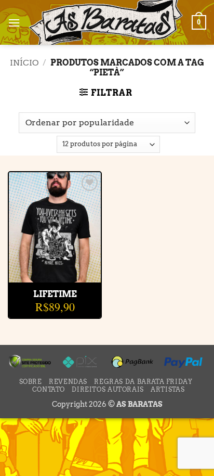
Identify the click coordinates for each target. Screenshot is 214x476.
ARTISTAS (167, 389)
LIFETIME (55, 294)
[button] (14, 22)
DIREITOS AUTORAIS (107, 389)
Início (24, 63)
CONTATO (48, 389)
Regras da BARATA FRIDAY (143, 381)
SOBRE (30, 381)
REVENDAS (68, 381)
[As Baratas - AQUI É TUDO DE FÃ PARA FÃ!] (106, 22)
